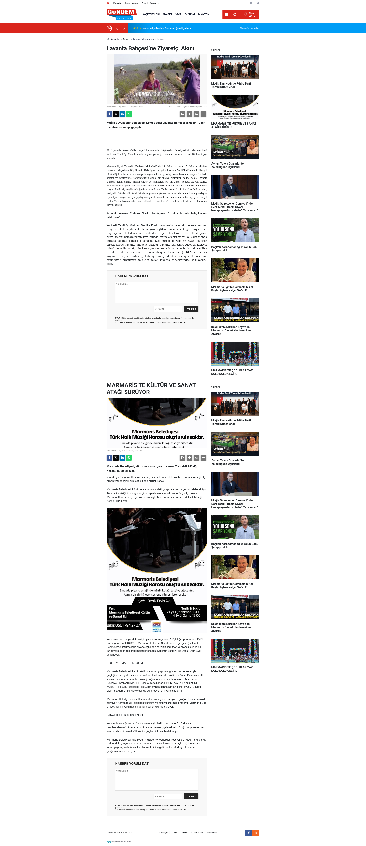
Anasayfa (114, 39)
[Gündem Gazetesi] (122, 14)
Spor (178, 14)
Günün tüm (249, 28)
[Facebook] (109, 114)
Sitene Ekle (154, 3)
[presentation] (117, 28)
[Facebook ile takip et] (248, 833)
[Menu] (226, 14)
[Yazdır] (182, 114)
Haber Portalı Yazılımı (121, 842)
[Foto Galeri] (257, 2)
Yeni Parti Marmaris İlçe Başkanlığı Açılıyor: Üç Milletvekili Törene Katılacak (180, 28)
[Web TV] (250, 2)
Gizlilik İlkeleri (197, 833)
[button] (189, 114)
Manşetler (117, 3)
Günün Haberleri (131, 3)
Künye (174, 833)
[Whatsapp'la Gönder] (129, 114)
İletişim (184, 833)
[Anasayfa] (108, 3)
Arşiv (144, 3)
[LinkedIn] (122, 114)
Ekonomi (189, 14)
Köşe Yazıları (151, 14)
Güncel (126, 39)
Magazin (203, 14)
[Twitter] (116, 114)
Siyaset (167, 14)
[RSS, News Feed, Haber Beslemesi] (255, 833)
